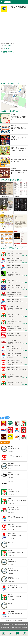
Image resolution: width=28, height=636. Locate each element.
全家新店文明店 (11, 533)
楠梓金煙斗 (10, 455)
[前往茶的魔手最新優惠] (3, 439)
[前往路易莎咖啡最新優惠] (17, 439)
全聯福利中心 (14, 125)
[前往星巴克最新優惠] (10, 425)
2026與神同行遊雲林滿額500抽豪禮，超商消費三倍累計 (18, 160)
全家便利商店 (14, 147)
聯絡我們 (20, 620)
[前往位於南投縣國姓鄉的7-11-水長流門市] (4, 495)
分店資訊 (17, 634)
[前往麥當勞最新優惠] (3, 425)
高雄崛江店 (10, 472)
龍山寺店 (10, 603)
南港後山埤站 (11, 525)
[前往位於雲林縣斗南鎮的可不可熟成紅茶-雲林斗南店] (4, 564)
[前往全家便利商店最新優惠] (17, 432)
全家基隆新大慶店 (12, 585)
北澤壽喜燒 (13, 169)
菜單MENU (10, 634)
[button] (14, 96)
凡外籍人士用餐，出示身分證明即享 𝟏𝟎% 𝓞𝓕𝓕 (18, 138)
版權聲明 (14, 620)
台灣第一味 (3, 245)
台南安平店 (10, 446)
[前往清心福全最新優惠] (23, 439)
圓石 (16, 212)
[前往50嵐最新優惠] (10, 439)
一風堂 (2, 212)
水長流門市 (10, 490)
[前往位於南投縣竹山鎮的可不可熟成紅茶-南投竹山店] (4, 547)
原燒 (16, 229)
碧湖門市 (10, 594)
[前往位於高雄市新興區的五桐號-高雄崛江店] (4, 477)
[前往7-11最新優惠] (23, 425)
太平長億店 (10, 577)
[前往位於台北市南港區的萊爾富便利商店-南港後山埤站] (4, 529)
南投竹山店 (10, 542)
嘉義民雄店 (10, 481)
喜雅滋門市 (10, 551)
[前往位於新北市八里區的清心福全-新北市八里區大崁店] (4, 512)
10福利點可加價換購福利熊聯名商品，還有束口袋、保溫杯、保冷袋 (18, 129)
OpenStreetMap (18, 109)
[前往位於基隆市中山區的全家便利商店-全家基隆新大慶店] (4, 590)
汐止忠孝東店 (11, 464)
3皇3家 (2, 229)
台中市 (7, 43)
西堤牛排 (17, 245)
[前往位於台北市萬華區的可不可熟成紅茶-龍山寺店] (4, 608)
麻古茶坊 (17, 196)
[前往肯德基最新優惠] (17, 425)
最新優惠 (3, 634)
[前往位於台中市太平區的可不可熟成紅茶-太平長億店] (4, 582)
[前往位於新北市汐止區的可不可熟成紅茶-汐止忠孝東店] (4, 469)
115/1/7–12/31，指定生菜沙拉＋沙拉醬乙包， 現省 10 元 (18, 149)
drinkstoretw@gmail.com (21, 627)
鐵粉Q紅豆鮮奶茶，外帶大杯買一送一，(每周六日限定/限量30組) (18, 118)
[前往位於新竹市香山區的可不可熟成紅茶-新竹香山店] (4, 573)
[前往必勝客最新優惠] (23, 432)
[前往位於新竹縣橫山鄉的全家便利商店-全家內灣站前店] (4, 521)
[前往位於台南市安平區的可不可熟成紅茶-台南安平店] (4, 451)
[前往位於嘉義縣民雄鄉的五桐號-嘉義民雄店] (4, 486)
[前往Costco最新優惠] (3, 432)
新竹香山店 (10, 568)
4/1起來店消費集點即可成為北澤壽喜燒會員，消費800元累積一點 (19, 172)
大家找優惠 (8, 620)
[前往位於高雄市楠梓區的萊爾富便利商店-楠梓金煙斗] (4, 460)
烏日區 (12, 43)
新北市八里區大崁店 (13, 507)
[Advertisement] (14, 28)
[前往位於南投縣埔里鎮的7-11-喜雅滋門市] (4, 556)
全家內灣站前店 (11, 516)
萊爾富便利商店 (14, 158)
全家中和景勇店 (11, 612)
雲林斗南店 (10, 559)
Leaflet (12, 109)
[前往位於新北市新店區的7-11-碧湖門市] (4, 599)
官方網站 (24, 634)
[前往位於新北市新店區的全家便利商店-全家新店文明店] (4, 538)
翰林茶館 (13, 114)
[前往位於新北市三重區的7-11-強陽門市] (4, 503)
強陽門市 (10, 498)
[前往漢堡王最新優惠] (10, 432)
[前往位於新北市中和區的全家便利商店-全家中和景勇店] (4, 617)
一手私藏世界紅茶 (5, 196)
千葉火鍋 (13, 136)
